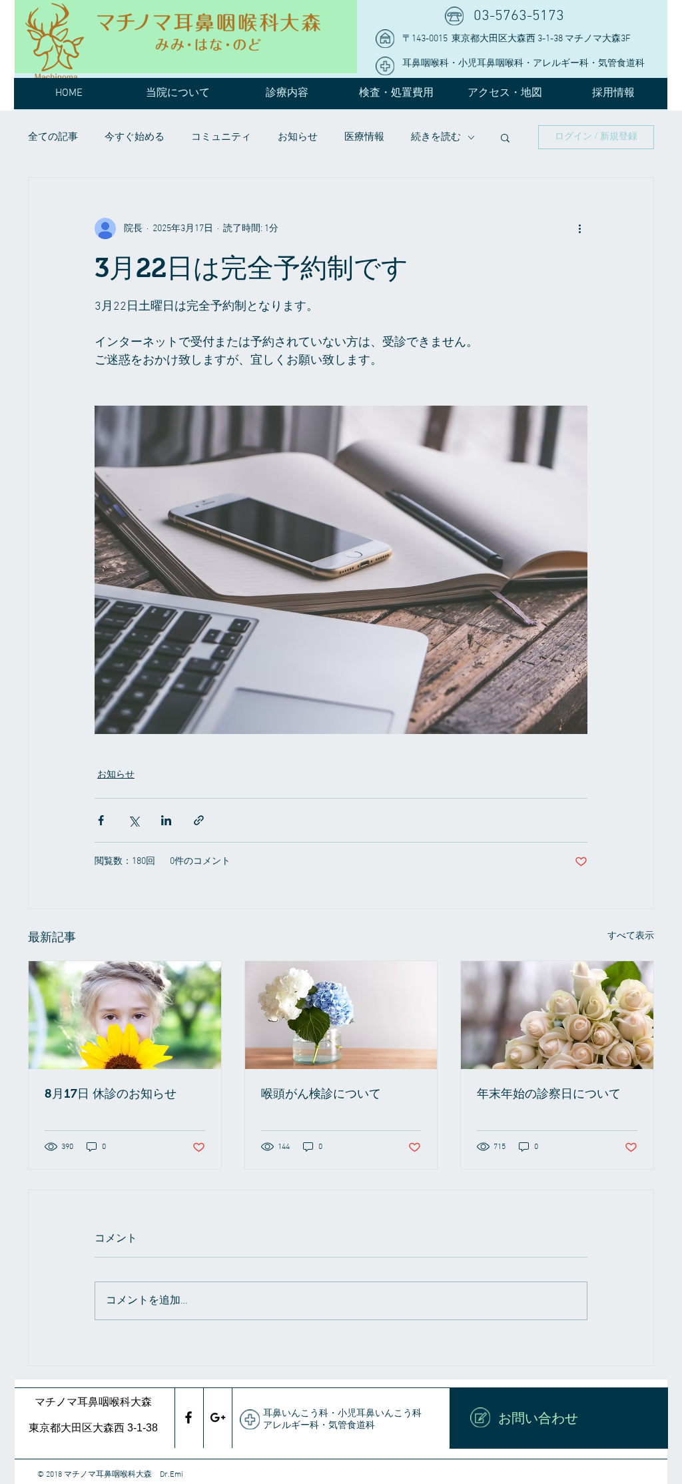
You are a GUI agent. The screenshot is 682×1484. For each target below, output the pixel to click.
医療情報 (364, 137)
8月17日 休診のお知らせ (110, 1093)
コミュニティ (221, 137)
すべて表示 (630, 936)
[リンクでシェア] (198, 820)
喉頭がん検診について (321, 1093)
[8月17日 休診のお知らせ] (125, 1015)
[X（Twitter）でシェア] (133, 820)
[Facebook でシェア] (101, 820)
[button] (505, 137)
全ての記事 (53, 137)
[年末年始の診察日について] (557, 1015)
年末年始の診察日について (549, 1093)
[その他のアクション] (579, 228)
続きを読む (436, 137)
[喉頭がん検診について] (341, 1015)
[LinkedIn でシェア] (166, 820)
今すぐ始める (135, 137)
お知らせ (298, 137)
